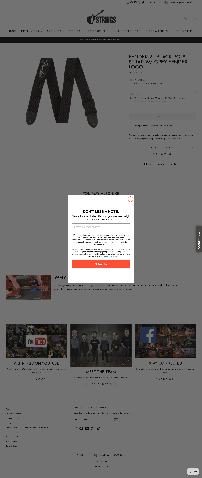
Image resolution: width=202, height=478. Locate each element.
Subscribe (101, 264)
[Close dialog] (130, 199)
